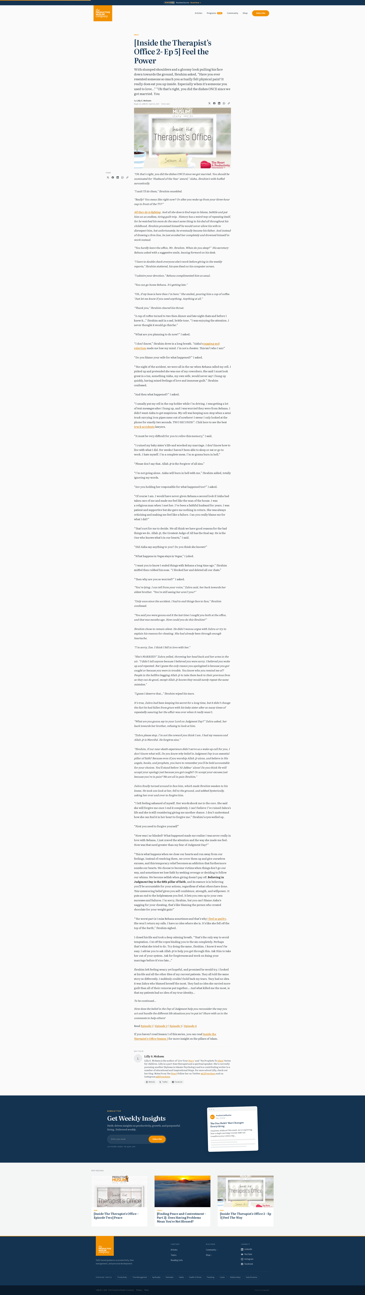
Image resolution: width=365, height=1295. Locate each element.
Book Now (194, 3)
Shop (245, 13)
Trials (159, 1210)
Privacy (139, 1290)
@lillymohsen (163, 1076)
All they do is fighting (147, 212)
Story (191, 1060)
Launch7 (266, 1290)
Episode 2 (161, 1026)
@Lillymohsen (208, 1073)
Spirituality (156, 1277)
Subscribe (260, 13)
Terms (146, 1290)
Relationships (235, 1277)
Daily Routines (251, 1277)
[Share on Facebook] (214, 103)
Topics (174, 1255)
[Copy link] (229, 103)
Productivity (122, 1277)
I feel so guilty (216, 919)
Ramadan (170, 1277)
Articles (198, 13)
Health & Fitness (195, 1277)
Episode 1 (147, 1026)
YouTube (248, 1254)
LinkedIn (248, 1249)
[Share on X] (209, 103)
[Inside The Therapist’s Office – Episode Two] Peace (116, 1215)
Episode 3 (176, 1026)
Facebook (248, 1263)
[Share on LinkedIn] (219, 103)
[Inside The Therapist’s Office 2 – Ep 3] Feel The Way (245, 1215)
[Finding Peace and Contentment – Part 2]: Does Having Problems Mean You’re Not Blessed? (181, 1217)
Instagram (248, 1259)
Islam (220, 1060)
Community (232, 13)
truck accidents (144, 427)
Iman (136, 35)
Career (222, 1277)
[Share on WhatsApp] (224, 103)
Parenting (210, 1277)
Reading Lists (177, 1260)
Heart (174, 1073)
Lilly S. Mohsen (144, 100)
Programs (214, 13)
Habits (181, 1277)
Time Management (139, 1277)
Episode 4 (190, 1026)
